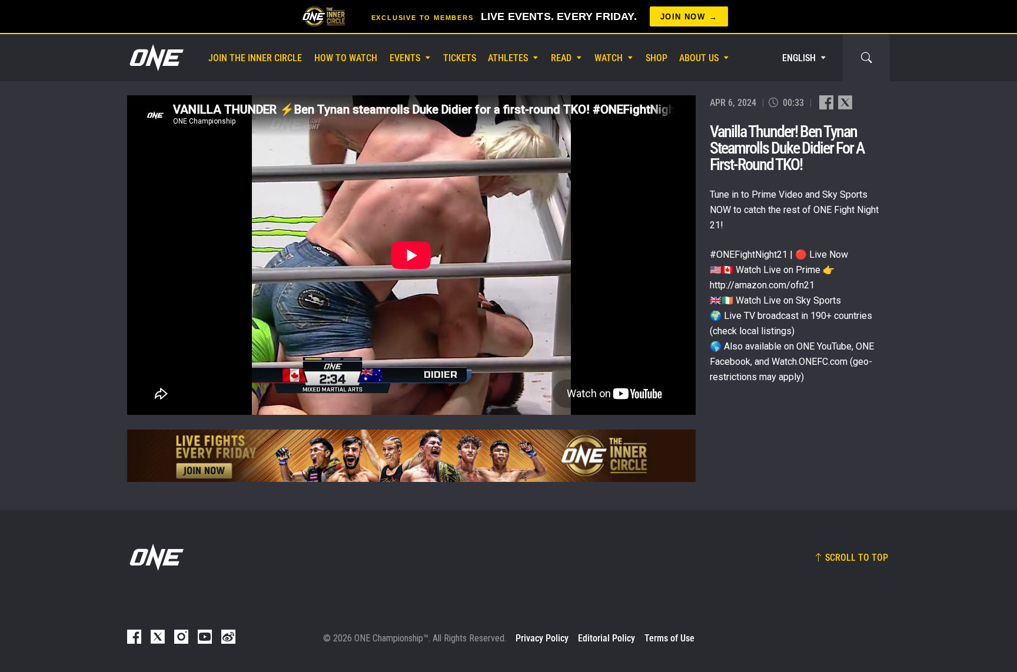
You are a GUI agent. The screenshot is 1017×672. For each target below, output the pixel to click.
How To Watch (345, 58)
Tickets (459, 58)
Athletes (508, 58)
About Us (699, 58)
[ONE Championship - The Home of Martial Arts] (155, 58)
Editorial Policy (606, 638)
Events (405, 58)
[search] (866, 57)
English (799, 58)
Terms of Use (669, 638)
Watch (608, 58)
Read (561, 58)
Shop (656, 58)
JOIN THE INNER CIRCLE (255, 58)
